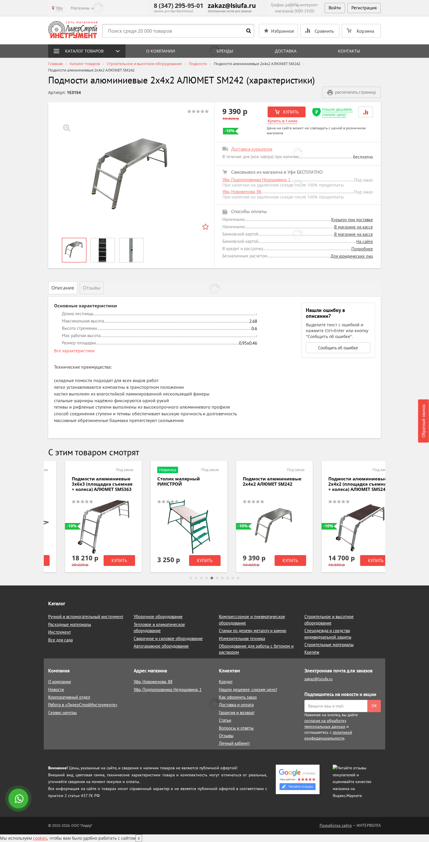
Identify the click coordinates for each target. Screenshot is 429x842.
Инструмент (59, 632)
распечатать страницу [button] (355, 92)
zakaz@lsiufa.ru (232, 5)
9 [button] (233, 578)
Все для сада (60, 640)
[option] (131, 176)
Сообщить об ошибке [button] (338, 348)
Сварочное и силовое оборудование (168, 638)
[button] (365, 112)
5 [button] (211, 578)
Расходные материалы (69, 624)
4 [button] (206, 578)
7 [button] (222, 578)
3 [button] (201, 578)
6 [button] (217, 578)
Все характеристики (74, 350)
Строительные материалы (329, 644)
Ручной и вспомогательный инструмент (85, 616)
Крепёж (311, 652)
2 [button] (196, 578)
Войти (335, 8)
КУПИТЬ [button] (290, 112)
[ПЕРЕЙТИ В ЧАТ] (19, 799)
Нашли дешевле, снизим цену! (337, 112)
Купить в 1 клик (282, 120)
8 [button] (227, 578)
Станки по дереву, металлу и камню (252, 630)
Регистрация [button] (364, 8)
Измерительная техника (242, 638)
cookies (40, 838)
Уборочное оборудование (158, 616)
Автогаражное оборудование (161, 646)
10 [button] (238, 578)
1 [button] (190, 578)
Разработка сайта (336, 825)
